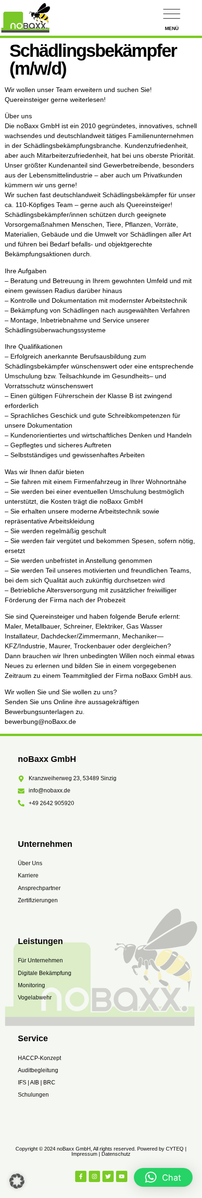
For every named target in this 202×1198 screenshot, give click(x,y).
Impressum (84, 1154)
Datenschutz (116, 1154)
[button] (17, 1181)
